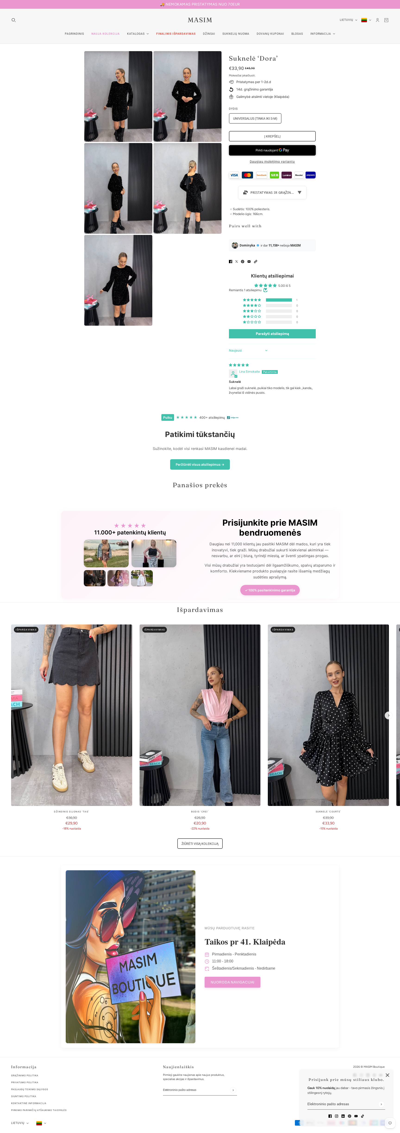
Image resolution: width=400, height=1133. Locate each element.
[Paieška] (13, 20)
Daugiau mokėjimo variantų (272, 161)
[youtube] (356, 1115)
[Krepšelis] (386, 20)
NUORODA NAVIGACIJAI (232, 982)
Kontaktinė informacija (29, 1103)
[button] (255, 261)
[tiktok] (362, 1115)
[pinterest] (349, 1115)
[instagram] (336, 1115)
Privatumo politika (24, 1082)
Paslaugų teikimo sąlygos (29, 1089)
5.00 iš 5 (284, 286)
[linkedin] (343, 1115)
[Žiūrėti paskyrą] (377, 20)
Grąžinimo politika (24, 1075)
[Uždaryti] (387, 1075)
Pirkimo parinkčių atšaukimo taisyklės (39, 1110)
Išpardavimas (200, 610)
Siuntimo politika (23, 1096)
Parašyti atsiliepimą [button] (272, 333)
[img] (239, 365)
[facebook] (330, 1115)
